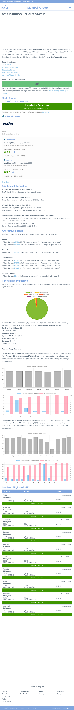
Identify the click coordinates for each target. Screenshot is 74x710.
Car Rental (24, 694)
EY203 (16, 263)
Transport (60, 691)
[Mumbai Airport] (5, 7)
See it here (45, 112)
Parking (41, 694)
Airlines (4, 699)
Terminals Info (25, 691)
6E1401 (16, 242)
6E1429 (17, 245)
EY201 (16, 260)
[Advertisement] (37, 32)
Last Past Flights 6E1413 (11, 75)
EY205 (16, 265)
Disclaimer (21, 708)
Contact (28, 708)
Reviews (60, 694)
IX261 (16, 276)
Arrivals (4, 694)
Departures (6, 696)
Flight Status (6, 65)
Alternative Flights (8, 70)
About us (33, 708)
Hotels (41, 691)
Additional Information (10, 67)
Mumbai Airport (37, 7)
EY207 (16, 268)
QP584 (16, 252)
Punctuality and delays (10, 72)
